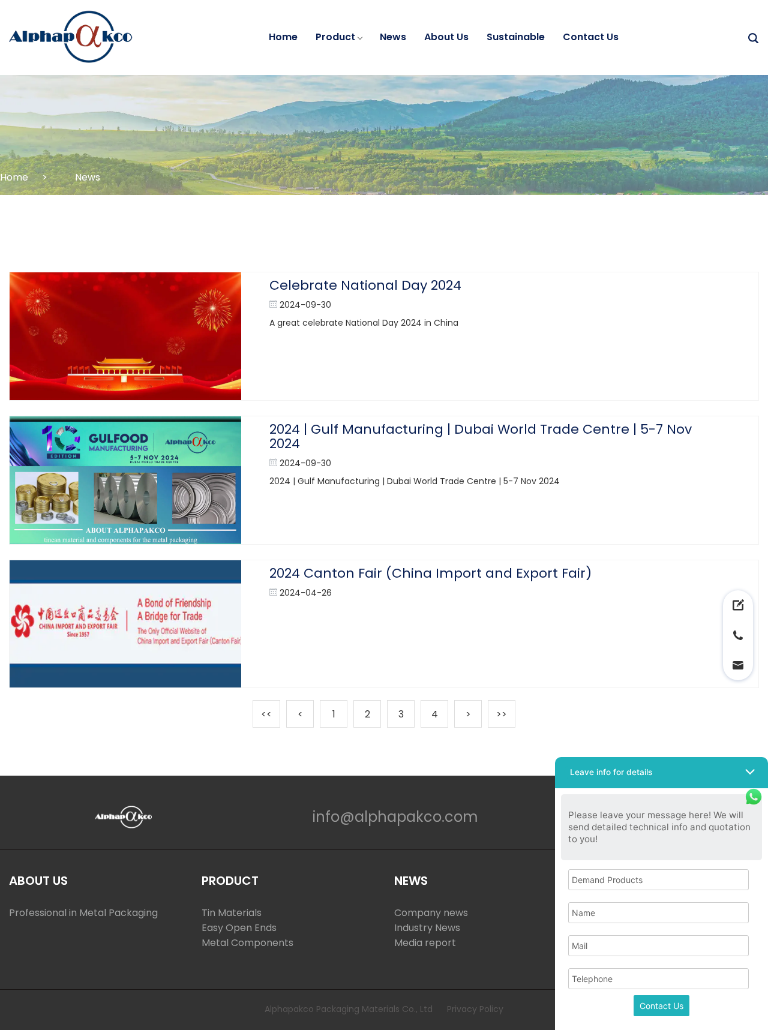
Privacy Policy (475, 1009)
